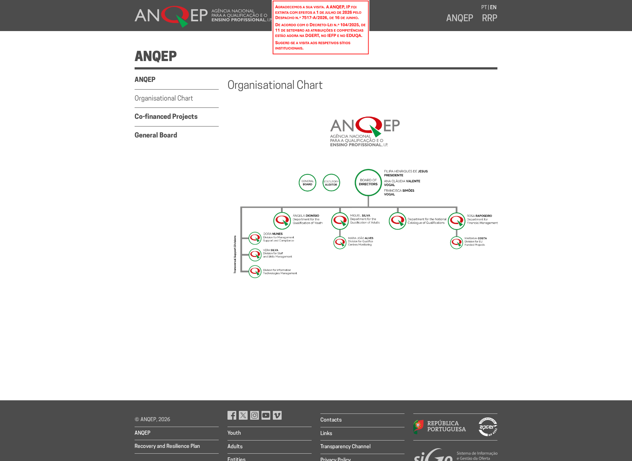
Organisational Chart (164, 99)
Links (326, 434)
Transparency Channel (345, 447)
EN (493, 8)
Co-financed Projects (166, 117)
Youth (234, 433)
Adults (234, 447)
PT (484, 8)
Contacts (331, 420)
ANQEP (459, 19)
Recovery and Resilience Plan (167, 446)
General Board (156, 136)
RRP (489, 19)
